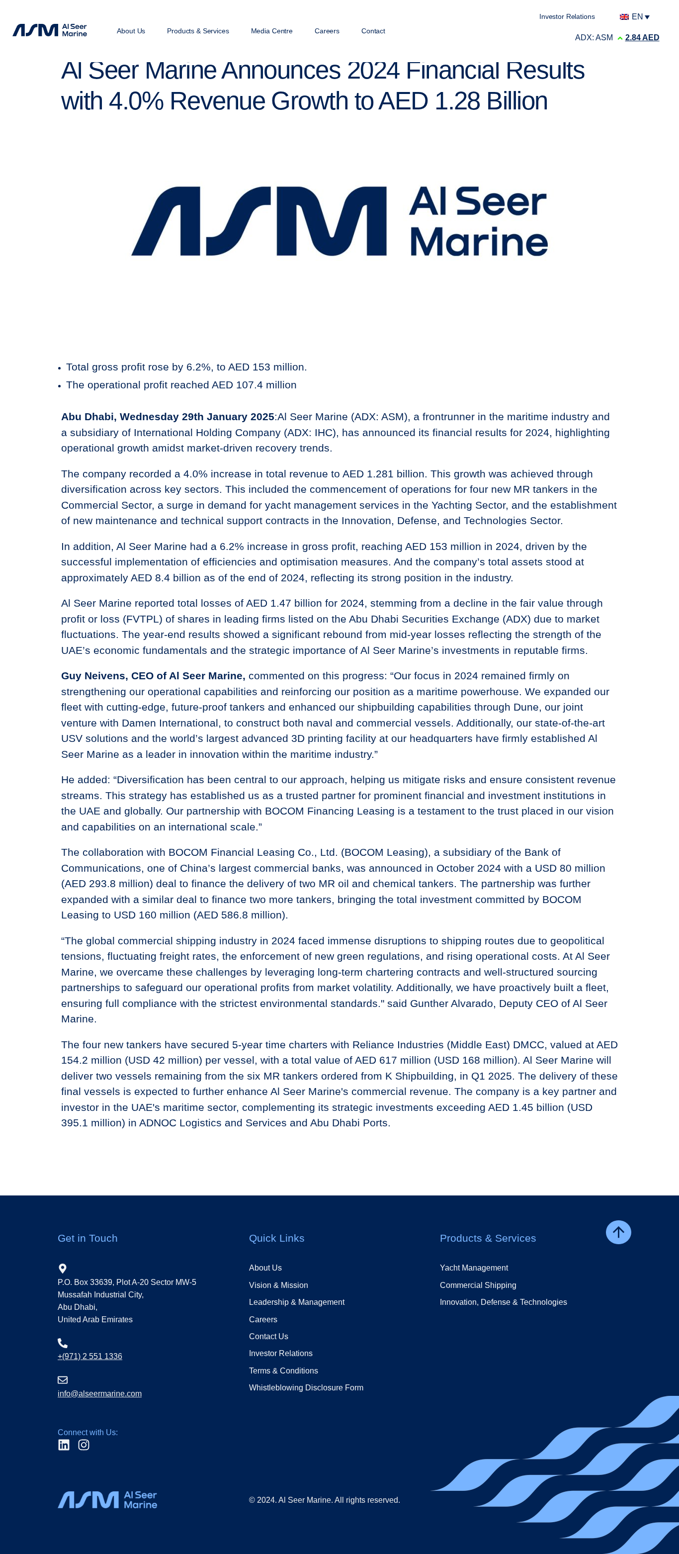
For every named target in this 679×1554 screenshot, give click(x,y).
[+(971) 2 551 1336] (63, 1343)
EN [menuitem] (637, 16)
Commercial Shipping (478, 1285)
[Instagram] (84, 1445)
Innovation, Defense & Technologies (503, 1302)
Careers (263, 1319)
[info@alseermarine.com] (63, 1380)
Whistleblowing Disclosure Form (306, 1387)
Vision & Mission (278, 1285)
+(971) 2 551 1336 (90, 1356)
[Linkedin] (64, 1445)
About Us (265, 1268)
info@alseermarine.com (100, 1393)
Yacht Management (474, 1268)
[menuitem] (637, 16)
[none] (637, 16)
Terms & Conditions (283, 1371)
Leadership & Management (296, 1302)
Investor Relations (281, 1353)
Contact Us (268, 1336)
